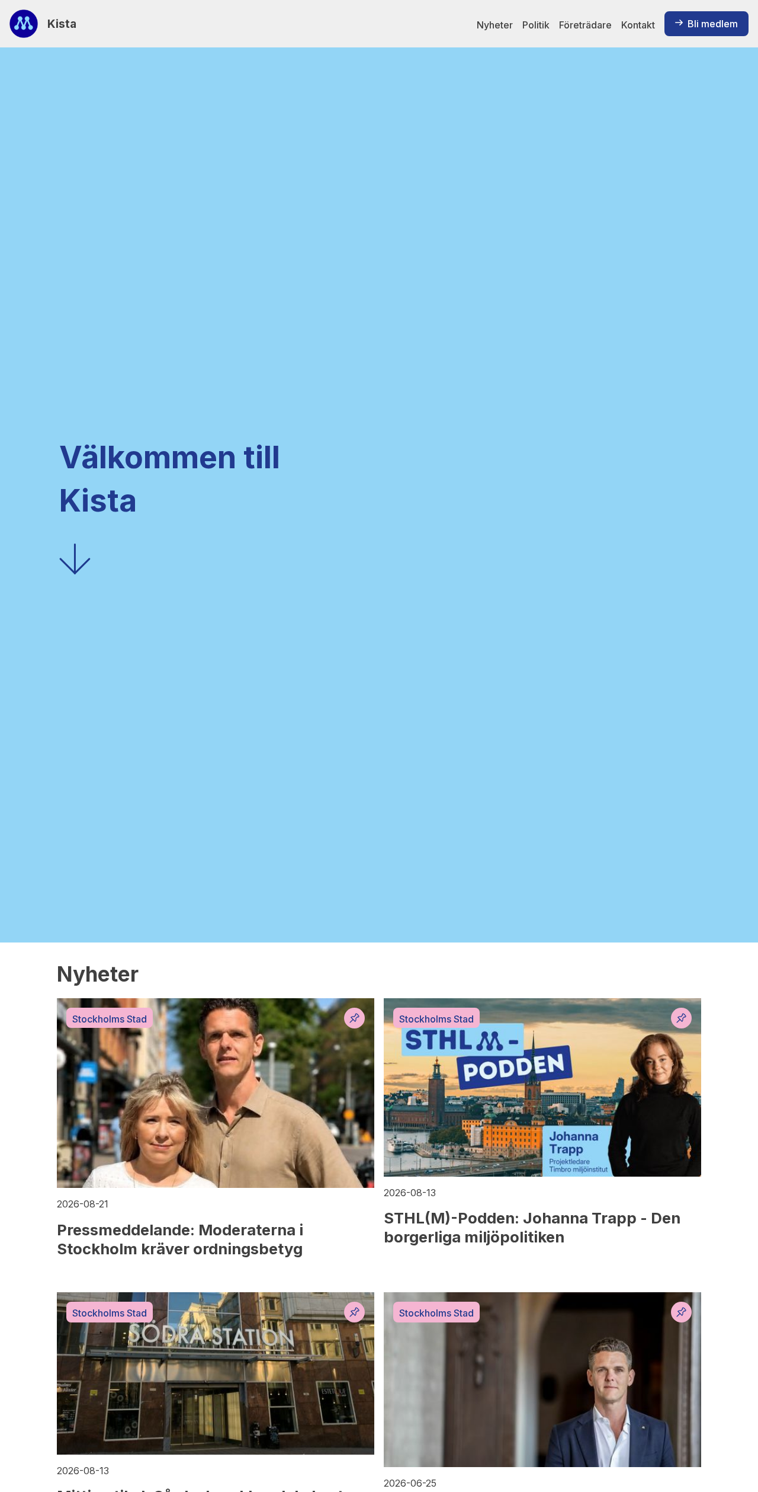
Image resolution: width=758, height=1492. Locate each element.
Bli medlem (713, 24)
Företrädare (585, 25)
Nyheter (495, 25)
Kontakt (638, 25)
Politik (536, 25)
